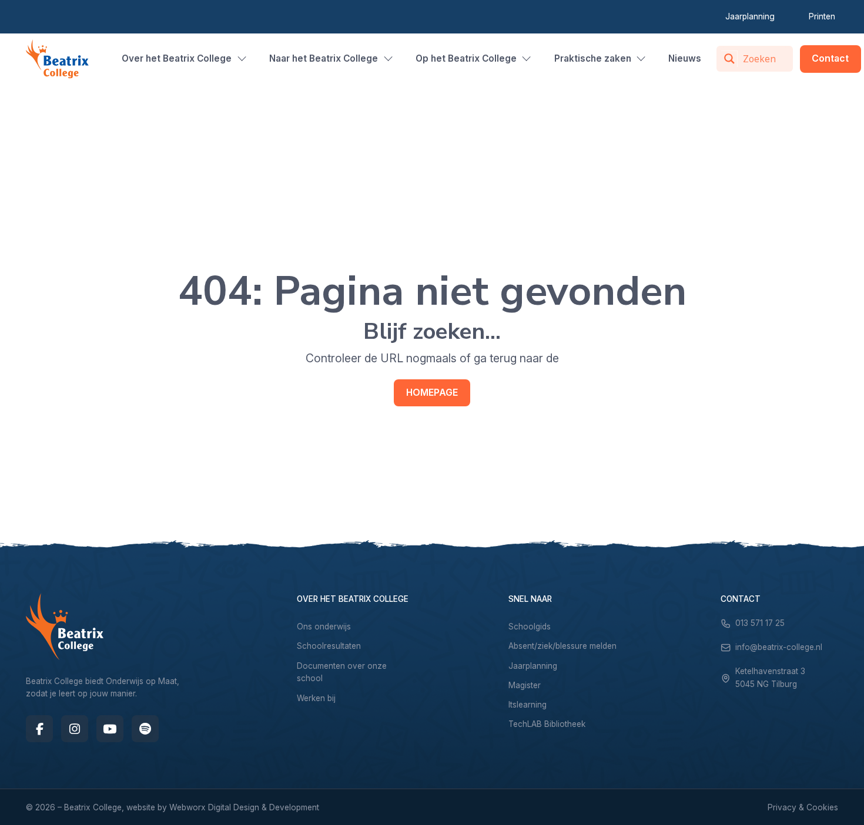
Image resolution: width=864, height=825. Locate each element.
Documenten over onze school (342, 672)
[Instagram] (74, 728)
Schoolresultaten (329, 646)
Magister (524, 685)
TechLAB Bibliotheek (546, 724)
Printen (822, 16)
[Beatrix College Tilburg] (57, 59)
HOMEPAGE (432, 392)
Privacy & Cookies (803, 807)
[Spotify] (145, 728)
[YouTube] (109, 728)
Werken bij (316, 698)
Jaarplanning (750, 16)
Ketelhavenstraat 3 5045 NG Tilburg (770, 677)
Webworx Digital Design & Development (244, 807)
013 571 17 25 (760, 623)
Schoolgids (529, 626)
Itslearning (527, 704)
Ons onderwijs (324, 626)
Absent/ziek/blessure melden (562, 646)
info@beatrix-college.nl (778, 647)
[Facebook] (39, 728)
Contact (830, 58)
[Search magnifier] (729, 58)
